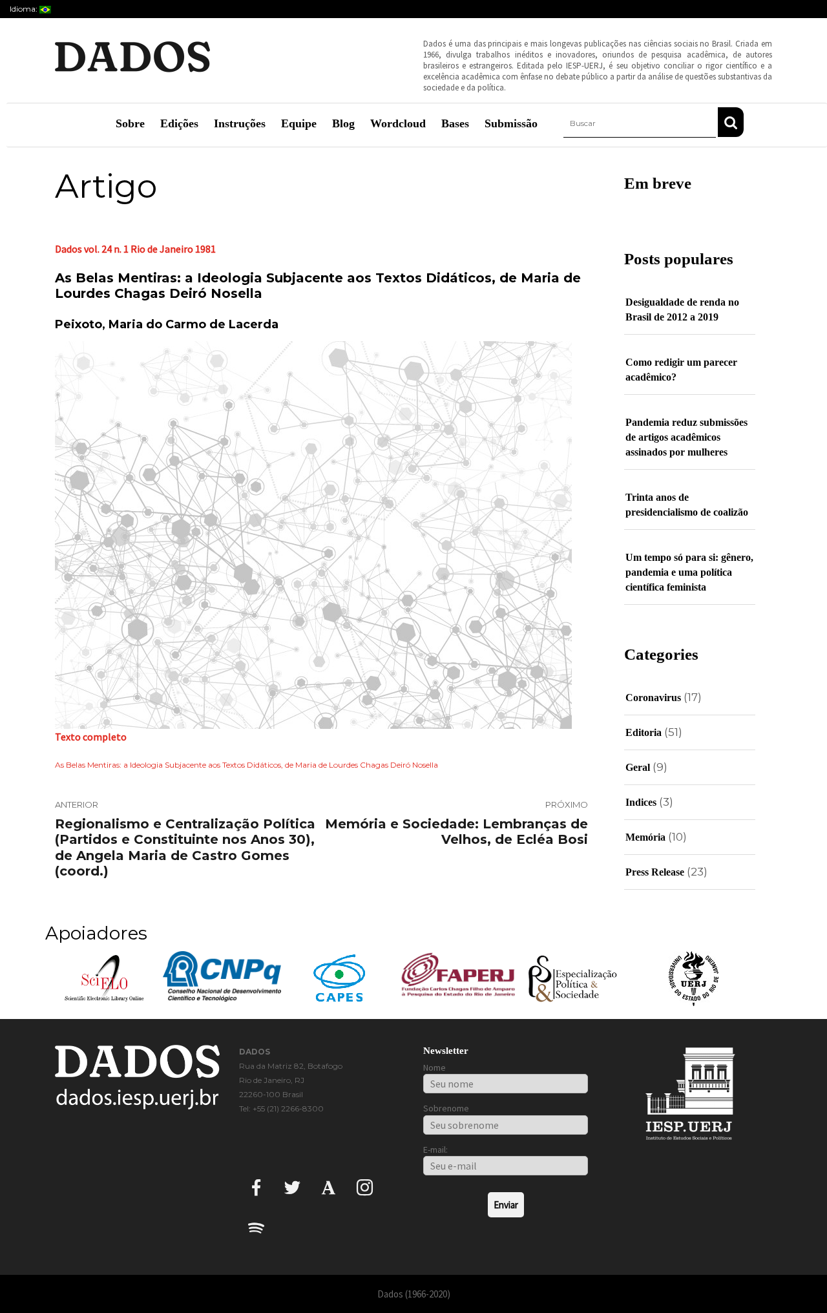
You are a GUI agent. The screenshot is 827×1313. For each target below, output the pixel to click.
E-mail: (435, 1149)
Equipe (299, 123)
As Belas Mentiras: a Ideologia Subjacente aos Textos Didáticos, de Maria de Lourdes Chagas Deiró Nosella (246, 765)
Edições (179, 123)
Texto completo (91, 736)
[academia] (328, 1187)
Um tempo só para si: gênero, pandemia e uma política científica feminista (689, 572)
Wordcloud (398, 123)
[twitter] (292, 1187)
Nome (434, 1067)
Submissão (511, 123)
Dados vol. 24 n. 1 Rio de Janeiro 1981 (135, 248)
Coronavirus (653, 697)
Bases (455, 123)
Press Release (654, 872)
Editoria (643, 732)
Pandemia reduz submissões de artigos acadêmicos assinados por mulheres (686, 437)
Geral (637, 767)
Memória (645, 837)
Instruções (240, 123)
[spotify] (256, 1227)
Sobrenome (446, 1108)
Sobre (130, 123)
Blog (343, 123)
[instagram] (364, 1187)
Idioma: (24, 9)
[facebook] (256, 1187)
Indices (640, 802)
